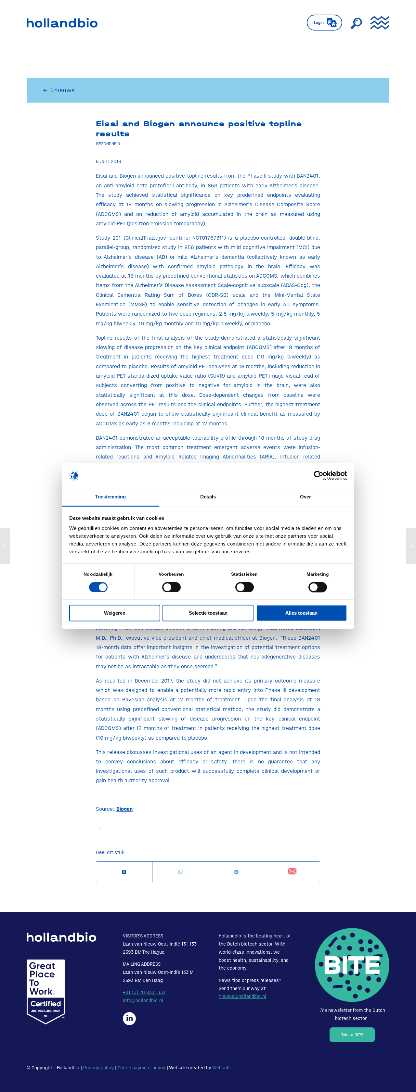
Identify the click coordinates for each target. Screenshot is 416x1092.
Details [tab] (208, 497)
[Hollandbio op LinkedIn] (129, 1018)
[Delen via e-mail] (292, 872)
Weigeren (114, 613)
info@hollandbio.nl (143, 1000)
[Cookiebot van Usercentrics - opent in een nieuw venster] (318, 475)
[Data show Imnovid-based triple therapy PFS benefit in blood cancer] (5, 546)
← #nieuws (59, 90)
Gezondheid (108, 143)
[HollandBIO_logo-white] (61, 937)
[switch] (171, 587)
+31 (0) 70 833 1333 (144, 992)
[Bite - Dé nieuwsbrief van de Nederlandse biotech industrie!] (352, 965)
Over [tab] (305, 497)
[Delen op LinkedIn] (236, 872)
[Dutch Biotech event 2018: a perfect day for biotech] (411, 546)
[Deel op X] (124, 872)
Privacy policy (98, 1068)
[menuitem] (324, 22)
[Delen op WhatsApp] (180, 872)
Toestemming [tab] (110, 497)
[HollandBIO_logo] (62, 22)
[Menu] (377, 22)
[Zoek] (356, 22)
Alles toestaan (301, 613)
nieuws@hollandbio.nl (242, 996)
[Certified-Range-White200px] (46, 992)
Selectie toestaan (208, 613)
